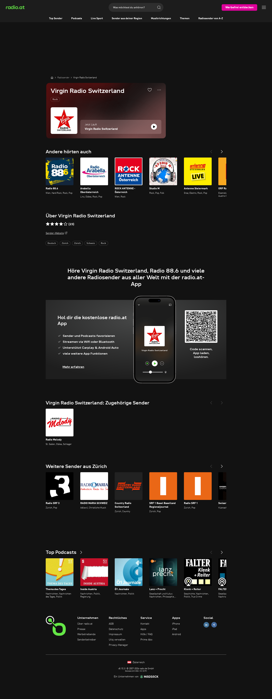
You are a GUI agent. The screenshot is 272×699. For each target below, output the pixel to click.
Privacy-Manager (118, 645)
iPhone (176, 624)
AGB (111, 624)
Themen (184, 18)
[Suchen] (159, 7)
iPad (174, 629)
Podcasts (76, 18)
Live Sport (97, 18)
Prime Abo (146, 639)
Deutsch (52, 243)
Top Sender (55, 18)
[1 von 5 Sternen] (48, 224)
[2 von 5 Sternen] (52, 224)
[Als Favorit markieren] (150, 90)
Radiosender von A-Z (210, 18)
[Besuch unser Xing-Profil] (214, 625)
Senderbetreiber (86, 639)
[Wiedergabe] (154, 127)
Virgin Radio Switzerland (101, 129)
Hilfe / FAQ (146, 634)
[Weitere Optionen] (159, 90)
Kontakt (144, 624)
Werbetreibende (86, 634)
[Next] (221, 150)
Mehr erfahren (73, 367)
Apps (143, 629)
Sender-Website (55, 233)
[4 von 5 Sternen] (61, 224)
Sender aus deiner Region (127, 18)
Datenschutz (116, 629)
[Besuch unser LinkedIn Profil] (206, 625)
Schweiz (91, 243)
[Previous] (211, 150)
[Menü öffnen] (264, 7)
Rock (55, 99)
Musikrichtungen (161, 18)
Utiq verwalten (117, 639)
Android (176, 634)
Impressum (115, 634)
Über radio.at (85, 624)
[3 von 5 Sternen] (56, 224)
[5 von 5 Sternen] (65, 224)
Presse (81, 629)
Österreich (138, 662)
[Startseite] (52, 77)
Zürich (65, 243)
